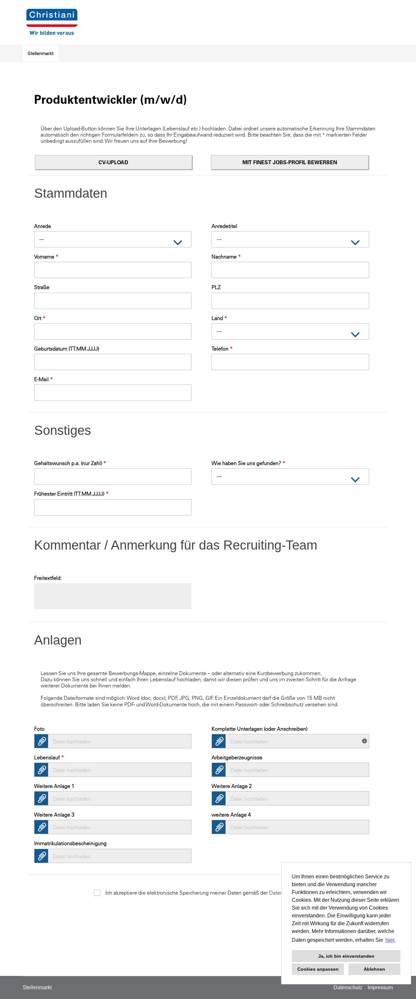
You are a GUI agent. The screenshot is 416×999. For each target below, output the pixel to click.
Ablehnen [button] (374, 969)
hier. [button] (390, 940)
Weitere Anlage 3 (54, 814)
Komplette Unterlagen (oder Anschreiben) (259, 729)
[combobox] (112, 239)
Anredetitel (224, 226)
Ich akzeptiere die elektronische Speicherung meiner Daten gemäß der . (213, 892)
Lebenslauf (49, 757)
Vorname (46, 256)
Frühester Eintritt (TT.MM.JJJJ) (71, 493)
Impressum (380, 987)
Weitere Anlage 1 (54, 786)
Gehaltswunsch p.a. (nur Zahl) (70, 463)
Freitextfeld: (48, 578)
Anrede (42, 226)
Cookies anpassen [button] (318, 969)
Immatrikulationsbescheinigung (70, 843)
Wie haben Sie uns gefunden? (248, 463)
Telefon (222, 348)
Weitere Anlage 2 (232, 786)
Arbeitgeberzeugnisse (237, 757)
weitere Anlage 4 (231, 814)
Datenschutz (347, 987)
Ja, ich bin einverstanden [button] (346, 956)
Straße (41, 287)
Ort (40, 318)
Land (219, 318)
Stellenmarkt (41, 53)
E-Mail (43, 379)
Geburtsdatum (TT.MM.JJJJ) (66, 348)
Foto (39, 729)
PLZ (216, 287)
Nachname (226, 256)
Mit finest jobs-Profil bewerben (289, 162)
